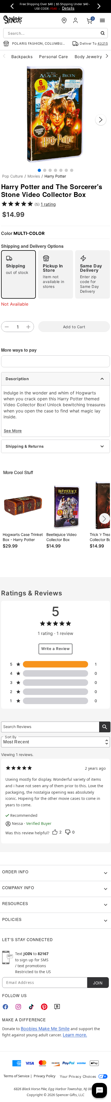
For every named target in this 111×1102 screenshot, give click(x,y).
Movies (33, 176)
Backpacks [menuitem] (22, 56)
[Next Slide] (100, 119)
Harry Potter (55, 176)
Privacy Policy (45, 1075)
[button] (55, 114)
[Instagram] (18, 1006)
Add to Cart (74, 326)
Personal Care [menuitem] (53, 56)
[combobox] (55, 33)
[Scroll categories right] (107, 55)
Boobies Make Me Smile (45, 1028)
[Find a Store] (64, 20)
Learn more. (75, 1034)
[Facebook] (5, 1006)
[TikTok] (31, 1006)
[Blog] (57, 1006)
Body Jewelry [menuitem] (88, 56)
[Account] (76, 20)
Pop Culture (12, 176)
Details (68, 8)
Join (97, 983)
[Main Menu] (102, 20)
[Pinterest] (44, 1006)
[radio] (18, 274)
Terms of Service (16, 1075)
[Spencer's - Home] (13, 20)
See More (13, 430)
